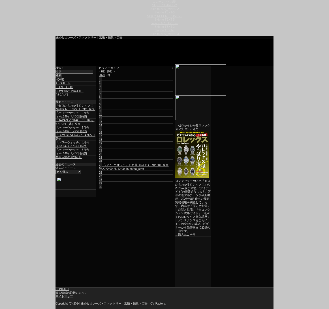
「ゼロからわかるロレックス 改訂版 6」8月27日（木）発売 (75, 107)
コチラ (191, 234)
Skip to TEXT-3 (165, 12)
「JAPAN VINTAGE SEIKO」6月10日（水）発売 (75, 122)
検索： (60, 68)
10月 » (111, 71)
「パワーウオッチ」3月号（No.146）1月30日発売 (72, 151)
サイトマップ (64, 296)
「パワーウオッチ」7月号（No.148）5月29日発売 (72, 129)
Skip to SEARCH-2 (164, 5)
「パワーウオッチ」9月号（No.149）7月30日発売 (72, 114)
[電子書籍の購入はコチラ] (193, 80)
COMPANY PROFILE (69, 91)
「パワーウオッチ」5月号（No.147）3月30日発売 (72, 144)
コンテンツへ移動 (164, 1)
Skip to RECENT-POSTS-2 (164, 16)
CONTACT (62, 289)
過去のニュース (66, 168)
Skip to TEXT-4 (165, 30)
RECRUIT (62, 94)
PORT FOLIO (64, 87)
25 (100, 167)
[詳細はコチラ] (193, 107)
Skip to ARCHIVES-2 (164, 23)
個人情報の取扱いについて (73, 292)
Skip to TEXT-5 (165, 19)
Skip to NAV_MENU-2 (164, 9)
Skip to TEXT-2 (165, 26)
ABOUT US (63, 83)
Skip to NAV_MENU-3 (164, 34)
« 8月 (103, 71)
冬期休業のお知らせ (69, 157)
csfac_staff (137, 168)
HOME (60, 79)
